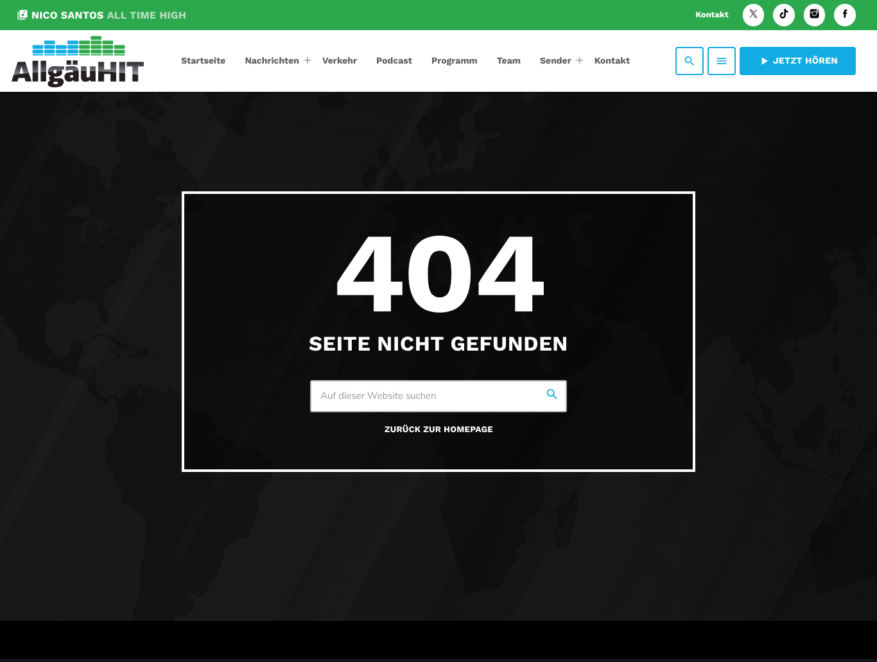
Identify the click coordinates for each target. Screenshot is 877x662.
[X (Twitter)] (754, 15)
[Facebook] (845, 15)
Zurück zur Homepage (439, 430)
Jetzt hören (798, 61)
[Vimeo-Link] (78, 61)
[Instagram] (815, 15)
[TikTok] (784, 15)
